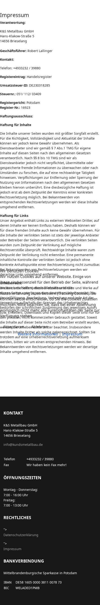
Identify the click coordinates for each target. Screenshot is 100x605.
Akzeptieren (13, 326)
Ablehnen (39, 326)
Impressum (72, 334)
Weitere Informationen (38, 334)
